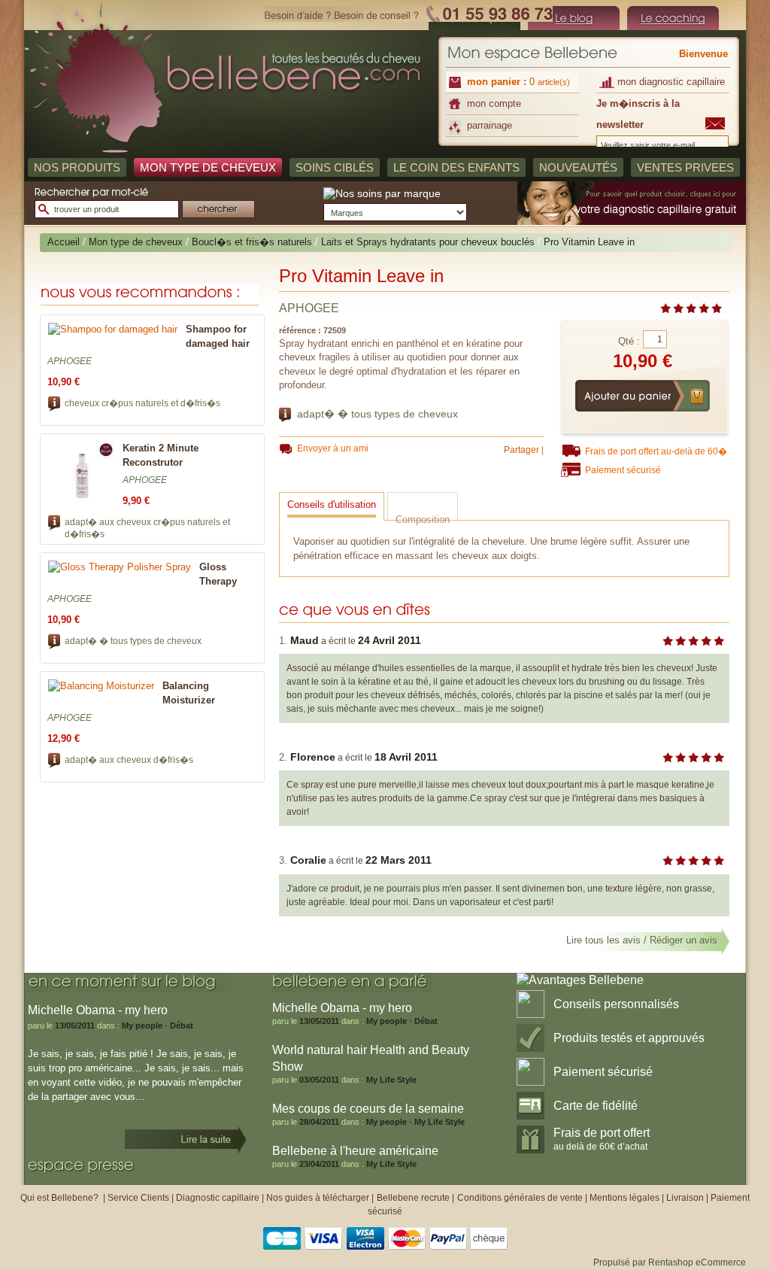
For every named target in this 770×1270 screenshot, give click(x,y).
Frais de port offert (601, 1139)
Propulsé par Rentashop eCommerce (669, 1262)
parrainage (489, 125)
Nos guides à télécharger (317, 1198)
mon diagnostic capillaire (671, 81)
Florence (312, 757)
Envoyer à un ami (332, 448)
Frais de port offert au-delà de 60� (656, 451)
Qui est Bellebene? (60, 1198)
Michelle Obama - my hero (342, 1007)
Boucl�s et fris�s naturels (252, 242)
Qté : (629, 341)
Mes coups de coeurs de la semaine (368, 1108)
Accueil (63, 242)
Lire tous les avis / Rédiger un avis (641, 940)
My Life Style (391, 1079)
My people (142, 1025)
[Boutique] (574, 18)
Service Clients (138, 1198)
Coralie (308, 860)
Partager (521, 450)
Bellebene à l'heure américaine (355, 1150)
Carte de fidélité (595, 1105)
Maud (304, 640)
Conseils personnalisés (616, 1004)
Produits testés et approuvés (629, 1037)
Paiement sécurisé (623, 470)
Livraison (685, 1198)
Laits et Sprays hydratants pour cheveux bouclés (428, 242)
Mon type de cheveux (136, 242)
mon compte (494, 103)
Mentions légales (624, 1198)
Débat (181, 1025)
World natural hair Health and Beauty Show (370, 1058)
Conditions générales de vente (520, 1198)
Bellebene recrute (413, 1198)
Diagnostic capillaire (217, 1198)
